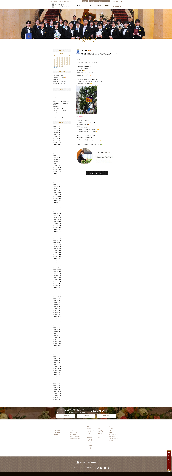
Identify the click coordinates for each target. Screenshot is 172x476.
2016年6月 (56, 379)
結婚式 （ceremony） (58, 110)
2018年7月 (56, 327)
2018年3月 (56, 335)
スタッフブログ (73, 434)
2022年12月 (56, 217)
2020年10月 (56, 271)
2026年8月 (56, 126)
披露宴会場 (89, 437)
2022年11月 (56, 219)
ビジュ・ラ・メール (91, 440)
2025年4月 (56, 159)
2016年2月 (56, 387)
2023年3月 (56, 211)
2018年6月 (56, 329)
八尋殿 (89, 433)
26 (67, 64)
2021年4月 (56, 258)
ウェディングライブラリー (76, 436)
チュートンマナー (91, 448)
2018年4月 (56, 333)
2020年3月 (56, 285)
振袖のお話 (56, 106)
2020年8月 (56, 275)
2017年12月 (56, 341)
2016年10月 (56, 370)
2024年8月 (56, 175)
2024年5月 (56, 182)
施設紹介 (88, 426)
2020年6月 (56, 279)
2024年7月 (56, 178)
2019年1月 (56, 314)
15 (57, 62)
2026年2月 (56, 138)
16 (59, 62)
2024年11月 (56, 169)
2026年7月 (56, 128)
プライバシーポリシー (113, 438)
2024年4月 (56, 184)
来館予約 (111, 426)
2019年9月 (56, 298)
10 (62, 59)
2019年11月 (56, 294)
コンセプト (55, 428)
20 (69, 62)
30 (59, 66)
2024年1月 (56, 190)
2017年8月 (56, 350)
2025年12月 (56, 142)
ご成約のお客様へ (57, 430)
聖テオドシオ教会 (91, 431)
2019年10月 (56, 296)
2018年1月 (56, 339)
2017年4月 (56, 358)
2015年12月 (56, 391)
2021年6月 (56, 254)
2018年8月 (56, 325)
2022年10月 (56, 221)
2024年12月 (56, 167)
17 (62, 62)
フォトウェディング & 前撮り (60, 101)
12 (67, 59)
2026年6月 (56, 130)
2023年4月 (56, 209)
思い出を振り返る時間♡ (59, 75)
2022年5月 (56, 231)
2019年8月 (56, 300)
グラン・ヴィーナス (91, 439)
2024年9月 (56, 173)
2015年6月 (56, 399)
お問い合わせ (112, 430)
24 (62, 64)
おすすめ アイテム (101, 53)
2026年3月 (56, 136)
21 (54, 64)
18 (64, 62)
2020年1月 (56, 289)
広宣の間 (89, 434)
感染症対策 (55, 434)
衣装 (99, 437)
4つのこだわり (101, 433)
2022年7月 (56, 227)
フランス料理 (100, 431)
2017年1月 (56, 364)
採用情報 (111, 440)
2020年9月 (56, 273)
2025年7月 (56, 153)
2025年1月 (56, 165)
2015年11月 (56, 393)
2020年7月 (56, 277)
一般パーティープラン (75, 438)
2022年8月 (56, 225)
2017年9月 (56, 347)
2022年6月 (56, 229)
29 (57, 66)
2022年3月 (56, 236)
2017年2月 (56, 362)
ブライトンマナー (91, 447)
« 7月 (54, 67)
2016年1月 (56, 389)
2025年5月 (56, 157)
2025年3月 (56, 161)
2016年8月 (56, 374)
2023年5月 (56, 207)
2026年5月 (56, 132)
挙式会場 (89, 428)
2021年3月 (56, 260)
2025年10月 (56, 146)
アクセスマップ (112, 434)
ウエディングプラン (74, 426)
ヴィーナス (90, 445)
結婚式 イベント (95, 54)
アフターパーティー (74, 432)
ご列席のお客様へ (57, 432)
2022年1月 (56, 240)
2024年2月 (56, 188)
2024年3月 (56, 186)
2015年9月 (56, 397)
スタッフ (56, 99)
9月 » (57, 67)
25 (64, 64)
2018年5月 (56, 331)
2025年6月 (56, 155)
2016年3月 (56, 385)
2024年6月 (56, 180)
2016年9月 (56, 372)
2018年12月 (56, 316)
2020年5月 (56, 281)
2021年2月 (56, 262)
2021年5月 (56, 256)
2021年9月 (56, 248)
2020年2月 (56, 287)
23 (59, 64)
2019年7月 (56, 302)
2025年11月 (56, 144)
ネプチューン (90, 443)
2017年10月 (56, 345)
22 (57, 64)
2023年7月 (56, 202)
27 (69, 64)
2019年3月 (56, 310)
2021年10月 (56, 246)
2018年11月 (56, 318)
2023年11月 (56, 194)
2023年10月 (56, 196)
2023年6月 (56, 204)
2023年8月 (56, 200)
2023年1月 (56, 215)
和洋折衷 (100, 430)
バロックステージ (91, 430)
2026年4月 (56, 134)
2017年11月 (56, 343)
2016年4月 (56, 383)
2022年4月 (56, 233)
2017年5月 (56, 356)
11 (64, 59)
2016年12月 (56, 366)
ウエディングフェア (74, 428)
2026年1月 (56, 140)
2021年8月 (56, 250)
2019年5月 (56, 306)
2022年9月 (56, 223)
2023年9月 (56, 198)
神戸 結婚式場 (87, 54)
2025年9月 (56, 149)
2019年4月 (56, 308)
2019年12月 (56, 292)
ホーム (54, 426)
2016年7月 (56, 376)
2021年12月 (56, 242)
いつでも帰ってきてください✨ (60, 83)
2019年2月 (56, 312)
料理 (99, 428)
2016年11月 (56, 368)
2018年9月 (56, 323)
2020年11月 (56, 269)
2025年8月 (56, 151)
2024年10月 (56, 171)
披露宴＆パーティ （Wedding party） (61, 103)
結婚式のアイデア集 (58, 115)
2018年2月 (56, 337)
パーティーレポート (74, 430)
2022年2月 (56, 238)
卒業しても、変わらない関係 (60, 81)
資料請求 (111, 428)
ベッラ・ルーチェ (91, 442)
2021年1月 (56, 265)
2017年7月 (56, 352)
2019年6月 (56, 304)
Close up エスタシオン (91, 53)
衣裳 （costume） (58, 117)
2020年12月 (56, 267)
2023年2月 (56, 213)
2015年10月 (56, 395)
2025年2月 (56, 163)
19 (67, 62)
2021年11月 (56, 244)
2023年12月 (56, 192)
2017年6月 (56, 354)
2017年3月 (56, 360)
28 (54, 66)
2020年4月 (56, 283)
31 (62, 66)
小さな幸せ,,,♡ (57, 79)
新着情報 (111, 432)
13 (69, 59)
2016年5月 (56, 381)
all (54, 92)
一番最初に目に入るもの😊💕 (60, 77)
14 (54, 62)
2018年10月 (56, 321)
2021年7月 (56, 252)
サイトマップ (112, 436)
